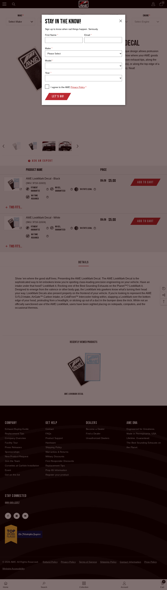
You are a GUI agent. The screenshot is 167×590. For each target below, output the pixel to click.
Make (48, 48)
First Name (51, 35)
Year (48, 73)
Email (87, 35)
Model (49, 60)
